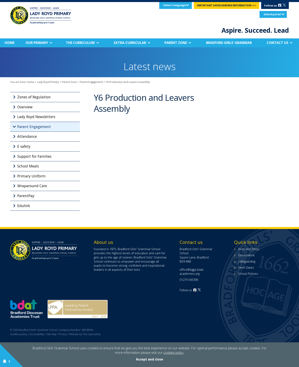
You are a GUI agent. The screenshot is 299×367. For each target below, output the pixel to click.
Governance (246, 255)
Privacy (63, 334)
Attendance (27, 136)
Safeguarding (246, 261)
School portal (272, 14)
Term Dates (246, 267)
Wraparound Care (32, 185)
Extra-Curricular (130, 42)
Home (9, 42)
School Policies (248, 274)
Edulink (23, 205)
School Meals (28, 166)
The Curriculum (80, 42)
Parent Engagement (91, 82)
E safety (24, 146)
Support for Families (34, 156)
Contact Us (277, 42)
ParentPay (25, 195)
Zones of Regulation (34, 96)
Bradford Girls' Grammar (229, 42)
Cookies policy (18, 334)
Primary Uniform (31, 176)
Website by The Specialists (85, 334)
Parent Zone (175, 42)
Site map (51, 334)
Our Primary (37, 42)
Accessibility (36, 334)
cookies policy (173, 352)
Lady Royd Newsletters (36, 116)
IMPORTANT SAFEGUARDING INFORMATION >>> (226, 5)
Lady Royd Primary (48, 82)
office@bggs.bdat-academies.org (192, 272)
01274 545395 (189, 280)
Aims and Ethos (248, 249)
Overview (25, 106)
